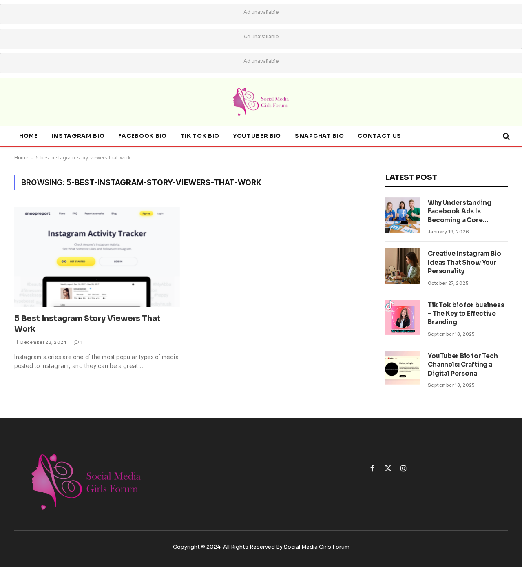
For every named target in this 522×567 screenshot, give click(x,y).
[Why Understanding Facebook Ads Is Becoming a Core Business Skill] (402, 215)
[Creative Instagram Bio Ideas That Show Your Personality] (402, 266)
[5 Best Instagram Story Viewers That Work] (97, 257)
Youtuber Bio (257, 136)
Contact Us (379, 136)
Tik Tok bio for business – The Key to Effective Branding (466, 313)
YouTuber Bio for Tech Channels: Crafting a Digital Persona (463, 364)
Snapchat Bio (319, 136)
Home (28, 136)
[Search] (505, 136)
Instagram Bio (78, 136)
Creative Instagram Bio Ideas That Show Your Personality (464, 262)
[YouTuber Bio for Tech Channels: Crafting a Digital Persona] (402, 368)
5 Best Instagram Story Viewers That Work (87, 324)
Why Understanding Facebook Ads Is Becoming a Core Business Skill (459, 211)
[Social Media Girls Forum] (261, 102)
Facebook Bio (142, 136)
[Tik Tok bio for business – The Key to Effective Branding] (402, 317)
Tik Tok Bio (200, 136)
